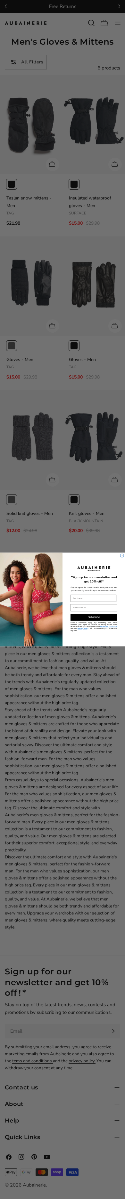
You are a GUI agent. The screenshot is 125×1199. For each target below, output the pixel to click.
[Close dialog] (122, 555)
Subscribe (94, 617)
